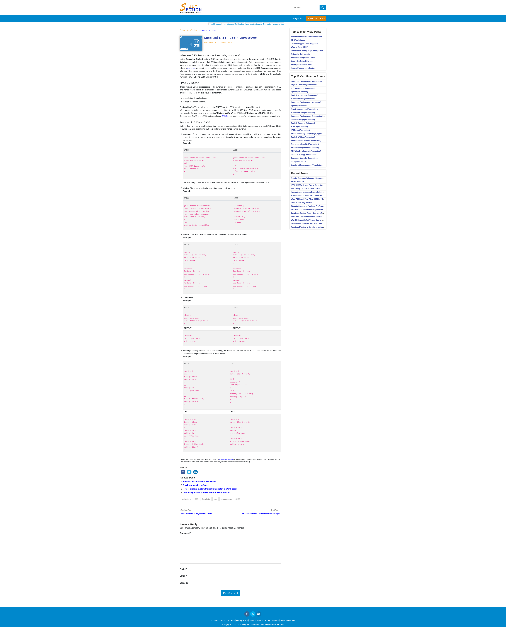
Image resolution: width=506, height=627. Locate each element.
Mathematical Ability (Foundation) (305, 144)
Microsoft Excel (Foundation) (303, 113)
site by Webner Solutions (272, 625)
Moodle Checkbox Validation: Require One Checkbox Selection (316, 178)
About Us (214, 620)
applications (186, 499)
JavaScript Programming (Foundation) (306, 165)
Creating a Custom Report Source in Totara (308, 213)
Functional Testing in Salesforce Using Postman (310, 227)
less (215, 499)
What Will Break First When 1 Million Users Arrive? (312, 199)
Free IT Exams (194, 24)
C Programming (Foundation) (303, 88)
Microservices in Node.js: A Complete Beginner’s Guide (314, 196)
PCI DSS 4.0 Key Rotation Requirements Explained (311, 210)
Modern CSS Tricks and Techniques (199, 481)
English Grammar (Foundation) (304, 85)
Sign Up (275, 620)
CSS (196, 499)
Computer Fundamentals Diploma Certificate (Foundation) (314, 116)
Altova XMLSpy (297, 182)
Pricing (267, 620)
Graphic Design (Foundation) (303, 120)
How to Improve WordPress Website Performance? (206, 492)
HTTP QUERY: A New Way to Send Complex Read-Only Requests (317, 185)
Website (184, 583)
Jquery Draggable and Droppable (304, 44)
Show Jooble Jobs (287, 620)
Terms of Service (256, 620)
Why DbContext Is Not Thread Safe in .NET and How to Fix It (315, 220)
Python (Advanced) (298, 106)
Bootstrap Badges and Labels (303, 58)
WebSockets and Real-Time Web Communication (311, 224)
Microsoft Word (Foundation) (303, 99)
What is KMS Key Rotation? (302, 203)
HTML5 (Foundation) (299, 127)
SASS (237, 499)
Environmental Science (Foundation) (306, 141)
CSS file (225, 116)
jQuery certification (226, 459)
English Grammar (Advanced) (303, 123)
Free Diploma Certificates (212, 24)
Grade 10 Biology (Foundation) (303, 154)
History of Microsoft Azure (301, 65)
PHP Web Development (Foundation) (306, 151)
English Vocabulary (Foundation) (304, 95)
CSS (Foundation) (298, 161)
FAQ (233, 620)
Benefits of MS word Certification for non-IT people (312, 37)
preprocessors (226, 499)
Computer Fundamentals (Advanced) (306, 102)
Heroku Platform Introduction (303, 68)
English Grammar (272, 24)
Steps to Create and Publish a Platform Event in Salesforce (315, 206)
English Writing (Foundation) (303, 137)
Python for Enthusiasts (300, 54)
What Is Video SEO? (299, 47)
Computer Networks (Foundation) (304, 158)
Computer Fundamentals (252, 24)
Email (183, 576)
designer (191, 68)
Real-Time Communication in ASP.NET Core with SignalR (314, 217)
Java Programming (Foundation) (304, 109)
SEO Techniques (298, 40)
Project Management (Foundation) (305, 148)
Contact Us (224, 620)
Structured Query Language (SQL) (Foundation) (310, 134)
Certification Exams (316, 18)
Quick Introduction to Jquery (196, 485)
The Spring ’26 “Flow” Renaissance (305, 189)
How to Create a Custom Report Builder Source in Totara (314, 192)
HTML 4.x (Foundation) (300, 130)
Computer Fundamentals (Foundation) (306, 81)
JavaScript (206, 499)
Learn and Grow (226, 42)
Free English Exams (232, 24)
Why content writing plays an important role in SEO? (312, 51)
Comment (185, 533)
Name (183, 569)
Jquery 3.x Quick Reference (302, 61)
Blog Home (298, 18)
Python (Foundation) (299, 92)
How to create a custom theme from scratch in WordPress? (210, 489)
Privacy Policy (242, 620)
